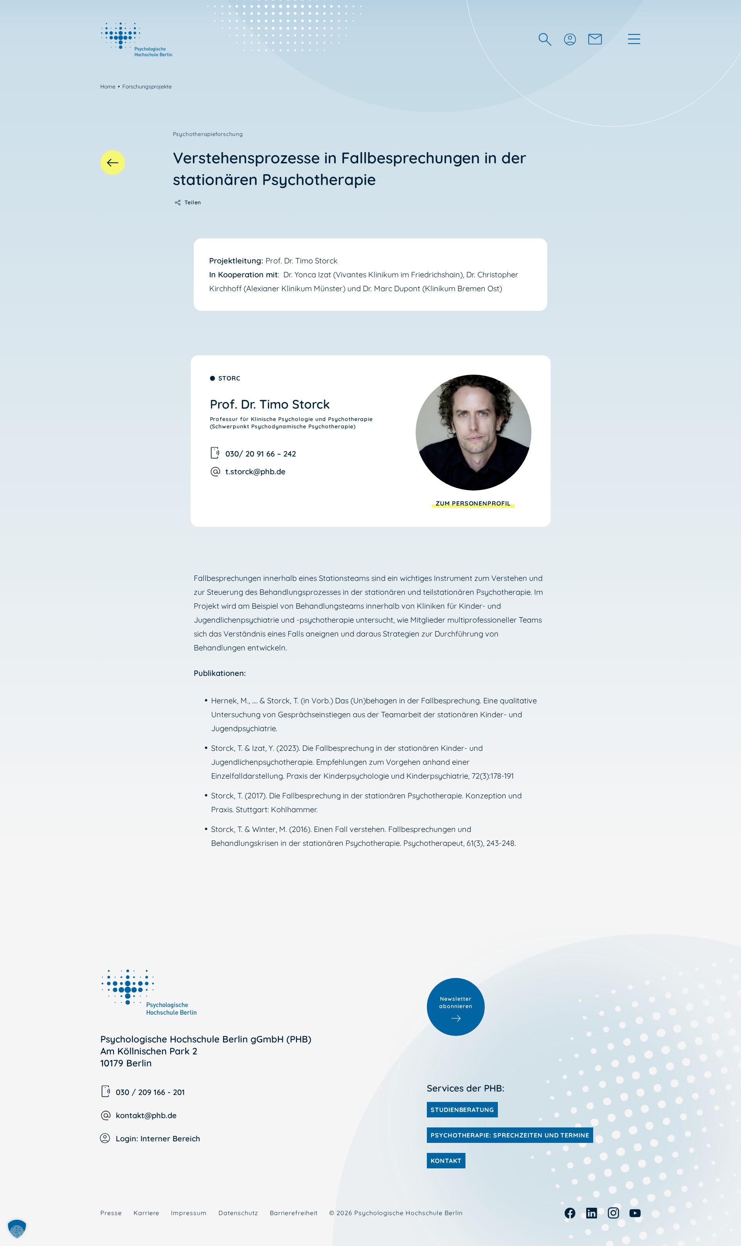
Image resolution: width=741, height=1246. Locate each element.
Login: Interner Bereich (158, 1138)
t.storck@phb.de (255, 471)
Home (107, 86)
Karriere (147, 1213)
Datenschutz (238, 1213)
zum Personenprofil (473, 503)
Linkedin (591, 1213)
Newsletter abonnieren (455, 1002)
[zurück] (112, 162)
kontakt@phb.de (146, 1115)
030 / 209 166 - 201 (150, 1092)
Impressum (189, 1213)
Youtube (635, 1213)
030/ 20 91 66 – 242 (260, 453)
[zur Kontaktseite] (595, 39)
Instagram (613, 1213)
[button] (17, 1229)
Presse (111, 1213)
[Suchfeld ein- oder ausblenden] (545, 39)
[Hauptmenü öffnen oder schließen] (634, 39)
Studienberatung (462, 1110)
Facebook (570, 1213)
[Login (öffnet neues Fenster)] (569, 39)
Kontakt (446, 1161)
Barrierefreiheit (294, 1213)
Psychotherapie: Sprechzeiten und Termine (510, 1135)
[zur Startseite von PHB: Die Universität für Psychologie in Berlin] (137, 38)
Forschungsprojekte (147, 86)
